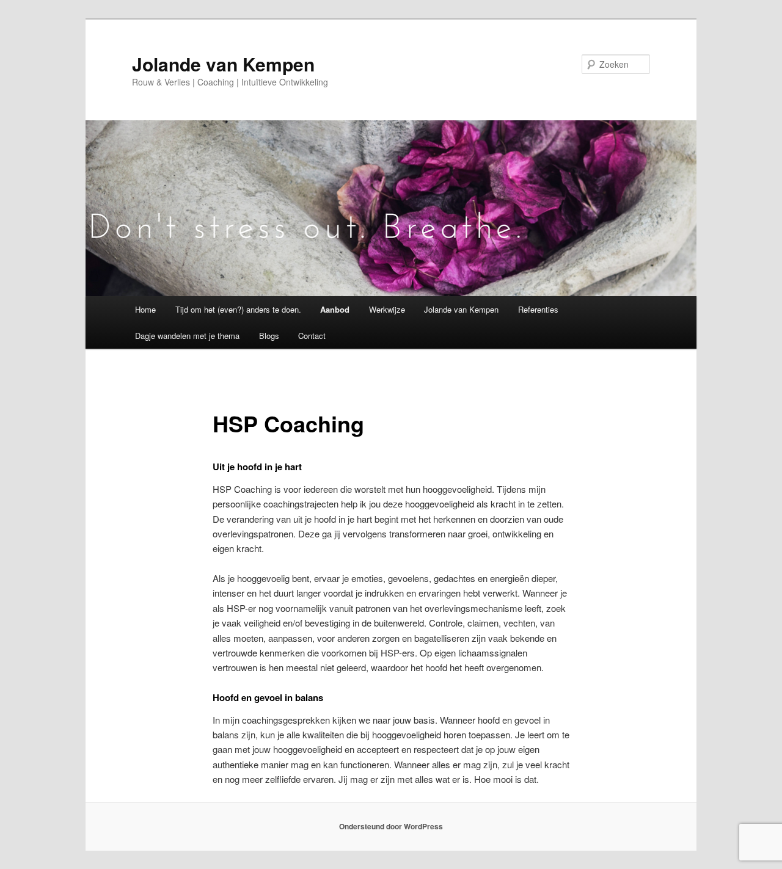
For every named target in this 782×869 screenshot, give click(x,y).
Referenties (538, 309)
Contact (312, 335)
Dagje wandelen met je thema (187, 335)
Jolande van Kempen (223, 64)
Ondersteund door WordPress (391, 826)
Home (145, 309)
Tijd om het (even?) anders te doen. (238, 309)
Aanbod (334, 309)
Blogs (269, 335)
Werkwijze (387, 309)
